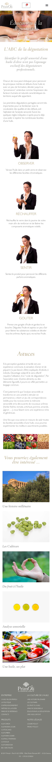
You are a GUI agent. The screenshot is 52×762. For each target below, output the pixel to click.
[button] (47, 5)
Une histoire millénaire (17, 506)
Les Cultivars (11, 546)
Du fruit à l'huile (13, 586)
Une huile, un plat (14, 667)
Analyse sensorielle (14, 626)
